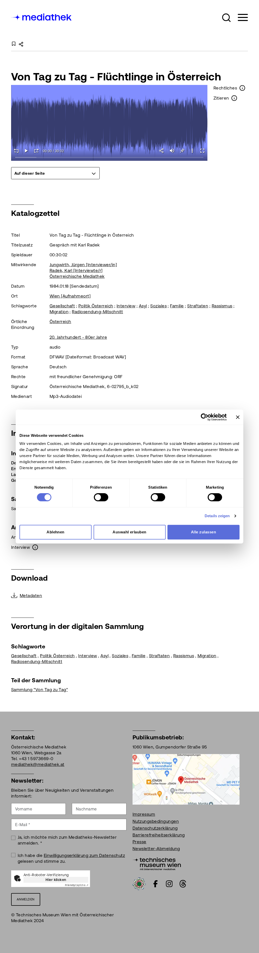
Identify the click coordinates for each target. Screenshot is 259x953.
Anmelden (26, 899)
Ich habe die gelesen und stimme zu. (71, 858)
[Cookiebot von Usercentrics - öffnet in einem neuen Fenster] (204, 417)
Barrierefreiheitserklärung (159, 834)
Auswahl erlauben (129, 532)
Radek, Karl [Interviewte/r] (76, 270)
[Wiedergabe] (26, 150)
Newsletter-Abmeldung (156, 848)
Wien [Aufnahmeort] (70, 296)
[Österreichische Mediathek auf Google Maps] (186, 779)
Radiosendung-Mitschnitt (97, 311)
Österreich (60, 321)
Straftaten (197, 305)
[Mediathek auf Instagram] (169, 883)
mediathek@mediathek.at (37, 764)
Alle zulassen (203, 532)
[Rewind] (16, 150)
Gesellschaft (62, 305)
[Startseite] (41, 16)
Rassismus (222, 305)
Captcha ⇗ (76, 885)
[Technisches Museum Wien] (157, 863)
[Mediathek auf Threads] (183, 883)
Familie (177, 305)
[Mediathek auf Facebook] (155, 884)
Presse (139, 841)
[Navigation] (239, 17)
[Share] (162, 150)
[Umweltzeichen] (139, 883)
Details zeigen (217, 516)
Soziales (158, 305)
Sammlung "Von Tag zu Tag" (39, 689)
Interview (126, 305)
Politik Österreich (95, 305)
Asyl (143, 305)
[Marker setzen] (182, 150)
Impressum (144, 814)
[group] (55, 173)
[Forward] (36, 150)
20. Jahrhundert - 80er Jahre (78, 337)
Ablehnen (55, 532)
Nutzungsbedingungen (156, 821)
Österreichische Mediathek (77, 276)
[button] (226, 18)
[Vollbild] (202, 150)
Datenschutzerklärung (155, 828)
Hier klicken (56, 880)
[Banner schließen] (238, 417)
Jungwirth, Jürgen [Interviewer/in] (83, 264)
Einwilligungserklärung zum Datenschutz (84, 855)
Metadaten (31, 595)
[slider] (109, 157)
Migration (59, 311)
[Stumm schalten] (172, 150)
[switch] (101, 497)
